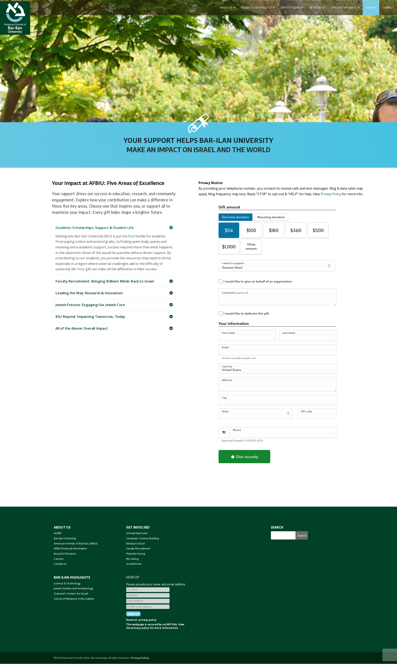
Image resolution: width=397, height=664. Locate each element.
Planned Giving (135, 553)
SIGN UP (132, 577)
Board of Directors (65, 553)
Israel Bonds (134, 564)
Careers (59, 559)
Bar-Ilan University (65, 538)
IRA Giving (132, 559)
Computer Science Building (142, 538)
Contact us (60, 564)
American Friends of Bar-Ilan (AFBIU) (75, 543)
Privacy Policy (331, 194)
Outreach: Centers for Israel (71, 593)
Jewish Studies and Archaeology (73, 588)
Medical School (135, 543)
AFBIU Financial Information (70, 548)
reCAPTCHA (169, 624)
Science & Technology (67, 583)
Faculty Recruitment (138, 548)
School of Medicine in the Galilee (74, 599)
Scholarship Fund (136, 533)
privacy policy (147, 620)
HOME (57, 533)
